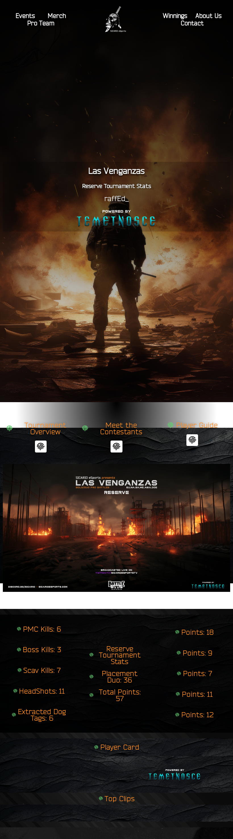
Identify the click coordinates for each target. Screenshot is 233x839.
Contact (192, 23)
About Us (208, 15)
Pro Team (40, 23)
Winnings (175, 15)
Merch (57, 15)
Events (25, 15)
